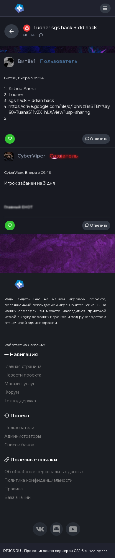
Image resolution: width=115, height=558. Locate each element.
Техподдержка (20, 400)
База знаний (17, 497)
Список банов (19, 444)
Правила (13, 489)
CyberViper (32, 156)
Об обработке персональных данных (43, 471)
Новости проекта (22, 375)
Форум (11, 392)
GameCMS (37, 345)
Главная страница (23, 366)
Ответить (98, 139)
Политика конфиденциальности (38, 480)
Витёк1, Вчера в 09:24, (24, 78)
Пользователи (19, 427)
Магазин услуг (19, 383)
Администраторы (22, 436)
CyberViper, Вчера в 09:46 (27, 172)
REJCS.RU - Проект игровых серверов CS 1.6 (43, 551)
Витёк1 (27, 61)
